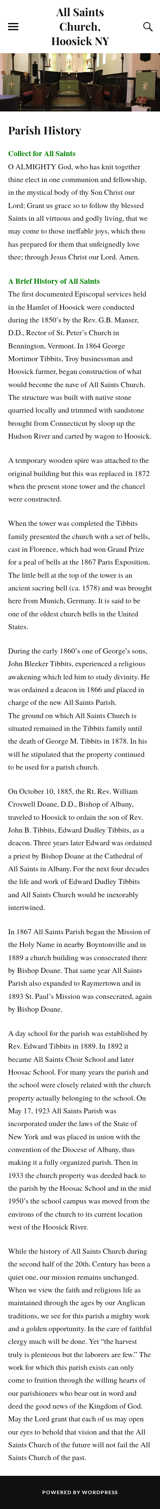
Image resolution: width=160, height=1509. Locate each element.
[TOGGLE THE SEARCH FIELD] (147, 26)
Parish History (44, 130)
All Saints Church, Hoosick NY (80, 26)
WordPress (100, 1492)
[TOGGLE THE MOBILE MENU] (13, 26)
